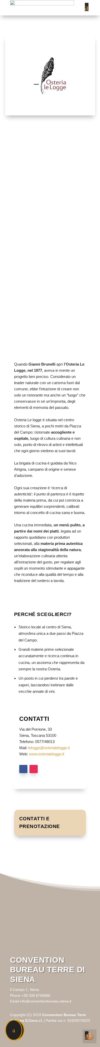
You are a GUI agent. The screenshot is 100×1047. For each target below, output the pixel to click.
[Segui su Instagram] (33, 769)
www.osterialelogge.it (46, 754)
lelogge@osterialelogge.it (49, 748)
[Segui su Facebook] (23, 769)
